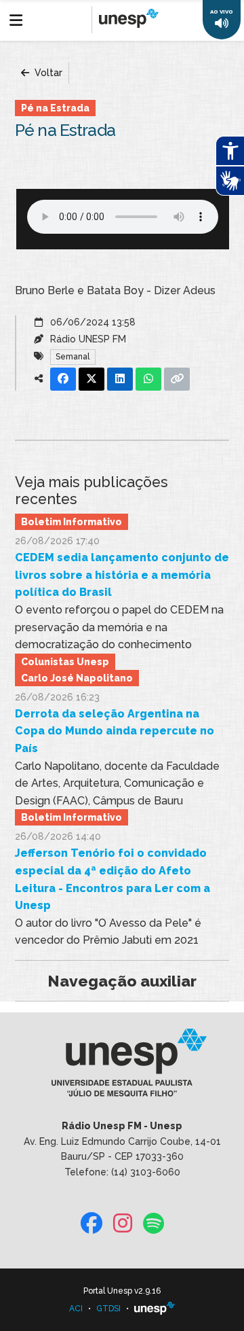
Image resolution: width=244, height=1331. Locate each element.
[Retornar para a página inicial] (121, 1067)
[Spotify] (153, 1224)
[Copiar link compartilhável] (177, 379)
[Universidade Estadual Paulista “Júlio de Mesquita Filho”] (154, 1308)
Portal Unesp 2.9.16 (122, 1291)
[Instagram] (122, 1224)
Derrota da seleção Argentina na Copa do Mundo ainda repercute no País (114, 731)
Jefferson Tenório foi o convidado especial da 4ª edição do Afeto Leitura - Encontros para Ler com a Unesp (112, 879)
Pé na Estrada (55, 108)
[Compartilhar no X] (91, 379)
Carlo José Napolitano (77, 678)
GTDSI (108, 1308)
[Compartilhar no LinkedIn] (120, 379)
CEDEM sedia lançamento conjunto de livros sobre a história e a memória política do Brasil (122, 575)
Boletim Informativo (71, 521)
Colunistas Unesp (65, 661)
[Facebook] (91, 1224)
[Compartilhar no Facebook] (63, 379)
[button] (222, 19)
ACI (76, 1308)
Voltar (47, 72)
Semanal (72, 356)
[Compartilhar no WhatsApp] (148, 379)
